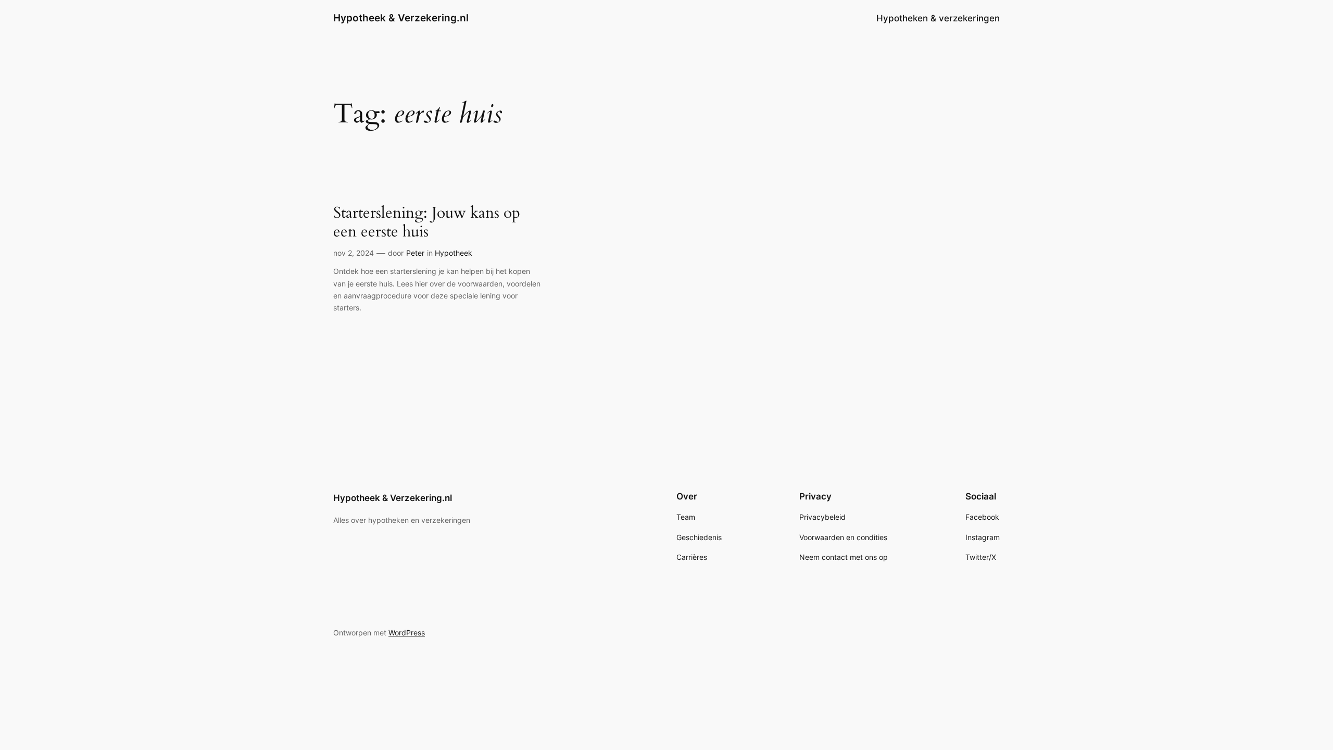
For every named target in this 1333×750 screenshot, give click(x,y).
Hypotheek (453, 252)
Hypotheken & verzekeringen (938, 18)
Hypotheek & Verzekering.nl (401, 17)
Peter (415, 252)
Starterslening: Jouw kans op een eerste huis (426, 222)
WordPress (406, 632)
